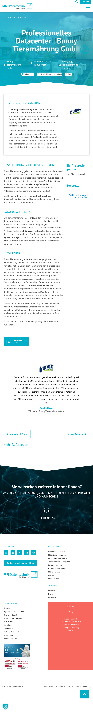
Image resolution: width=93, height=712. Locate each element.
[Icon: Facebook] (26, 552)
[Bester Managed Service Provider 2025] (10, 664)
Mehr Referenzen (16, 444)
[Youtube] (33, 552)
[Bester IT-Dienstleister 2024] (23, 664)
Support (85, 1)
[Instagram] (6, 552)
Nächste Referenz (75, 434)
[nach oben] (84, 694)
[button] (88, 8)
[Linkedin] (13, 552)
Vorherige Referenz (19, 434)
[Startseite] (17, 6)
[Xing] (19, 552)
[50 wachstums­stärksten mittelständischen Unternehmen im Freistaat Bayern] (17, 650)
